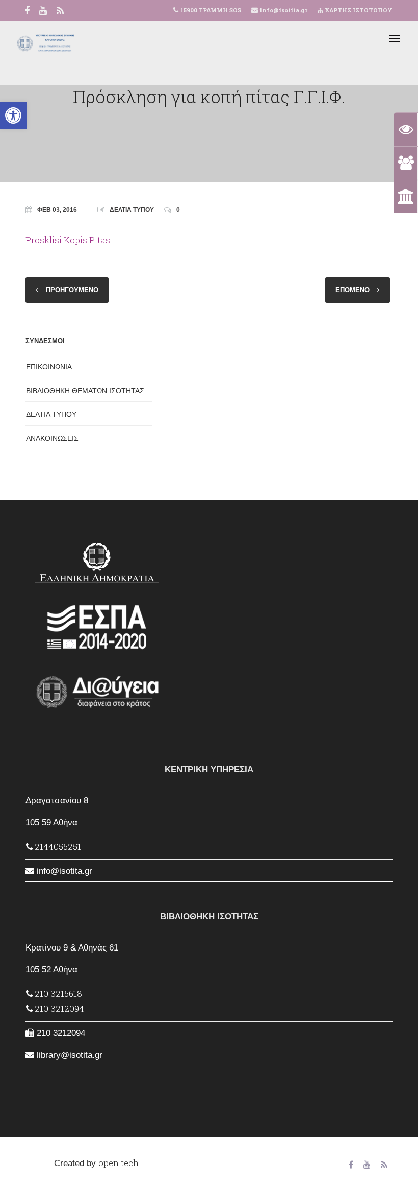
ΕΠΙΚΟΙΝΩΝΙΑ (49, 367)
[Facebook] (27, 11)
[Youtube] (43, 11)
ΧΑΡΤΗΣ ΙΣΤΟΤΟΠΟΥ (358, 10)
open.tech (118, 1163)
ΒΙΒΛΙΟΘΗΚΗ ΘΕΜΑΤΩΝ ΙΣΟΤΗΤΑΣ (85, 391)
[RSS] (60, 11)
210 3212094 (58, 1008)
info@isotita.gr (282, 10)
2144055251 (57, 846)
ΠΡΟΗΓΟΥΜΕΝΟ (72, 290)
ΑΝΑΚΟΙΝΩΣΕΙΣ (52, 438)
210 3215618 (57, 994)
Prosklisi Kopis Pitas (67, 240)
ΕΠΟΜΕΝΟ (352, 290)
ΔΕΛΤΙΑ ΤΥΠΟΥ (132, 209)
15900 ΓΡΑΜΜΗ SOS (210, 10)
